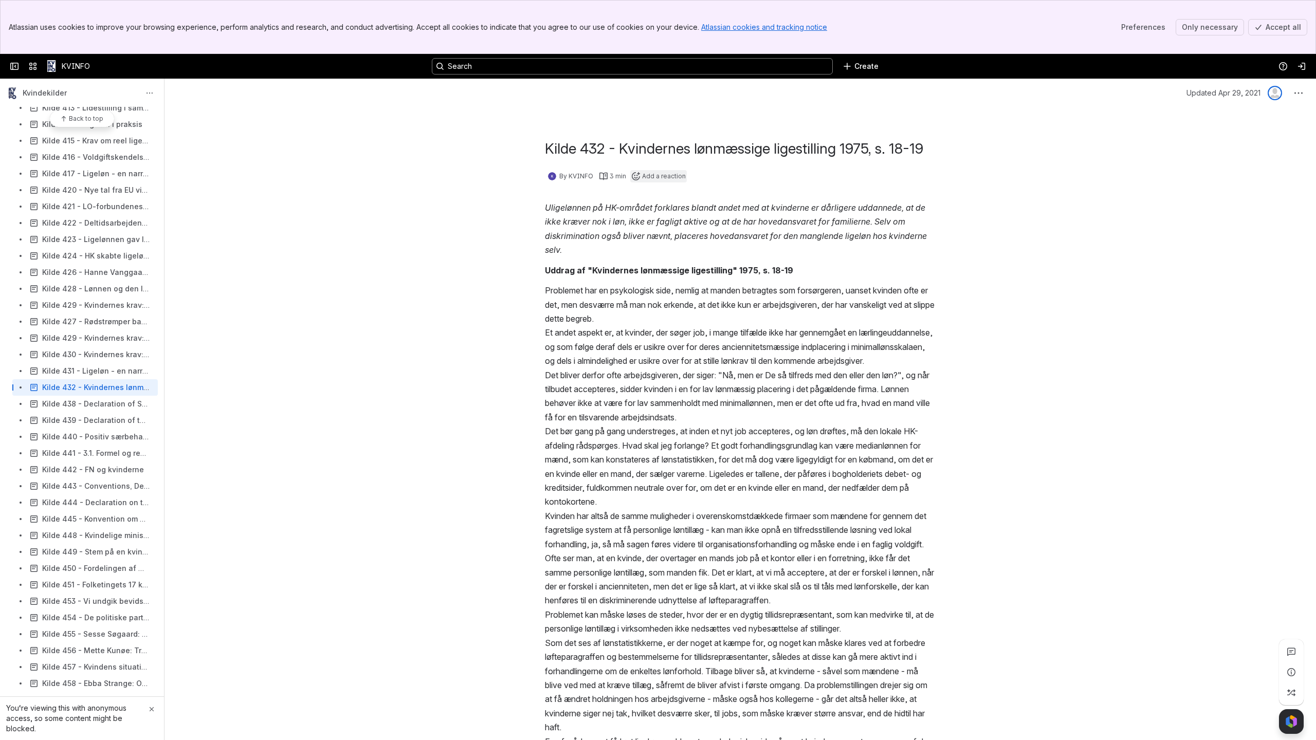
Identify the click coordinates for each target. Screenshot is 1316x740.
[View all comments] (1291, 651)
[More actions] (149, 93)
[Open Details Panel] (1291, 672)
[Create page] (1291, 692)
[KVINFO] (51, 66)
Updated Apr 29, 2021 (1223, 92)
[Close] (151, 709)
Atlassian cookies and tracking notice (764, 27)
